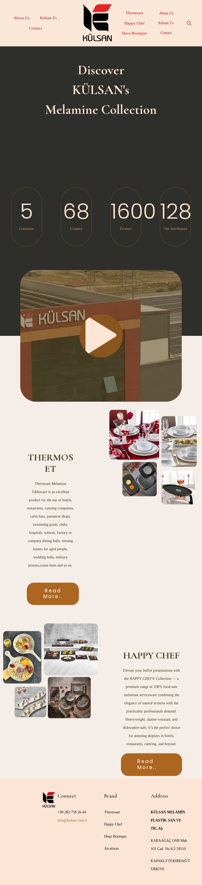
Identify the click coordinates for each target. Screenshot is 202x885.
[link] (151, 457)
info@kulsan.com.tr (72, 820)
